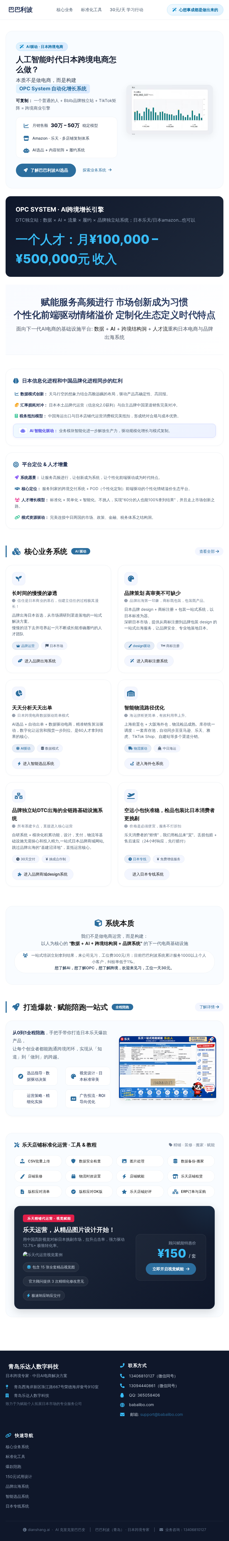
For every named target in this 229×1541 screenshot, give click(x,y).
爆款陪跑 (13, 1466)
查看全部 (207, 551)
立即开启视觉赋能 (168, 1268)
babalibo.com (141, 1404)
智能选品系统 (17, 1496)
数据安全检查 (90, 1161)
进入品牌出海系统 (40, 660)
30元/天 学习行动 (126, 9)
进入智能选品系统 (38, 763)
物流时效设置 (90, 1176)
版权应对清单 (39, 1191)
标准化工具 (91, 9)
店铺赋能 (137, 1176)
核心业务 (64, 9)
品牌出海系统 (17, 1486)
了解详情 (207, 1006)
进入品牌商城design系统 (46, 874)
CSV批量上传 (39, 1161)
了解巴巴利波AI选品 (49, 170)
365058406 (148, 1395)
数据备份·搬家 (192, 1161)
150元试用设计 (19, 1476)
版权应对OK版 (90, 1191)
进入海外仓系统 (149, 763)
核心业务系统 (17, 1446)
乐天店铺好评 (141, 1191)
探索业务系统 (94, 170)
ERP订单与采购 (193, 1191)
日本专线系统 (17, 1506)
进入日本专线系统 (148, 874)
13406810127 (141, 1375)
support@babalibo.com (161, 1414)
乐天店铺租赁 (192, 1176)
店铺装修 (35, 1176)
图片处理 (137, 1161)
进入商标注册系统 (152, 660)
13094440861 (142, 1385)
